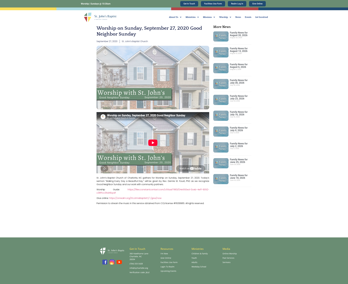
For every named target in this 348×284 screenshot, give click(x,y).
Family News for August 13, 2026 (239, 49)
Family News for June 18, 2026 (239, 176)
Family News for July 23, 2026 (239, 97)
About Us (173, 17)
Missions (207, 17)
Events (248, 17)
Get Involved (261, 17)
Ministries (191, 17)
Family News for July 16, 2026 (239, 113)
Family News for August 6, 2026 (239, 65)
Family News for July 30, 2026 (239, 81)
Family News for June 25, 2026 (239, 160)
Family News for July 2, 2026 (239, 145)
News (238, 17)
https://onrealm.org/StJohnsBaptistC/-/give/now (135, 198)
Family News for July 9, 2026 (239, 129)
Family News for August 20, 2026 (239, 34)
